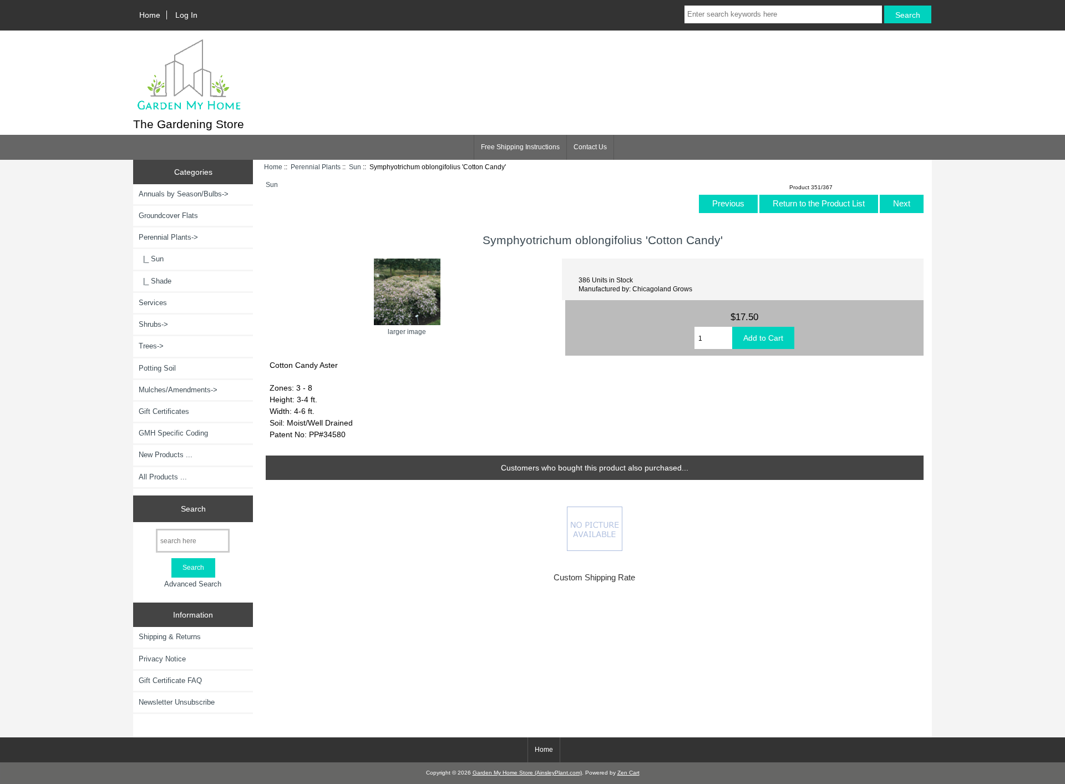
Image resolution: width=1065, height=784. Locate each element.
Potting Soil (157, 368)
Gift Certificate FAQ (170, 680)
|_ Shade (155, 281)
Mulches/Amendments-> (178, 390)
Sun (355, 166)
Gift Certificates (164, 411)
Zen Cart (628, 773)
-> (168, 237)
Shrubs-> (153, 324)
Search (193, 508)
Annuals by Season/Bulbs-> (184, 194)
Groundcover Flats (168, 215)
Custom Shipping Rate (594, 577)
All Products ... (163, 477)
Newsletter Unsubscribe (177, 702)
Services (153, 303)
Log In (186, 15)
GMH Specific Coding (173, 433)
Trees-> (151, 346)
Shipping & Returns (170, 637)
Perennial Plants (316, 166)
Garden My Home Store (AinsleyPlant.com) (527, 773)
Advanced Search (192, 584)
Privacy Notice (162, 659)
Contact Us (590, 147)
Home (149, 15)
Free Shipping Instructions (520, 147)
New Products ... (165, 455)
